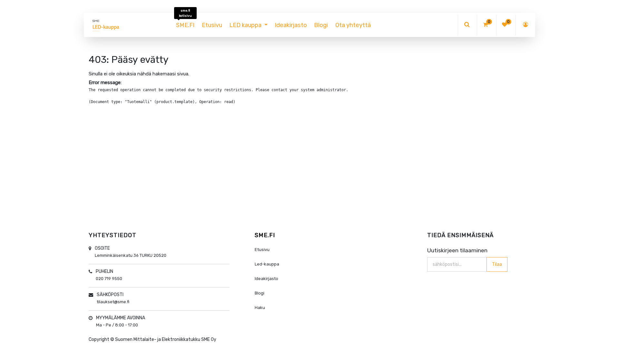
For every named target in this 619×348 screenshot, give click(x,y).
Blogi (259, 293)
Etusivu (262, 249)
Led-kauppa (267, 264)
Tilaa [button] (497, 264)
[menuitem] (185, 25)
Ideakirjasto (266, 278)
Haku (260, 307)
